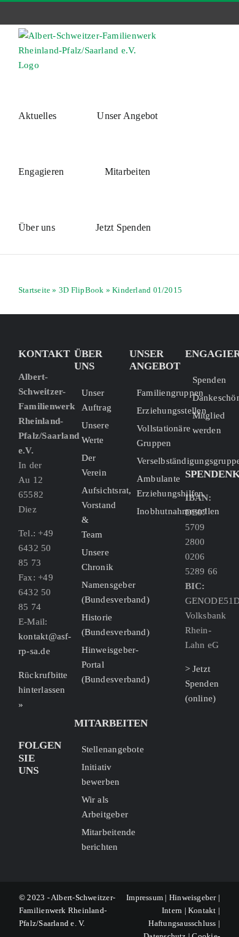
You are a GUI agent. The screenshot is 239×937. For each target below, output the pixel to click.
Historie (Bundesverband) (96, 624)
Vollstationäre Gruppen (151, 435)
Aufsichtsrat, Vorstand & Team (96, 512)
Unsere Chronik (96, 559)
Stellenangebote (96, 749)
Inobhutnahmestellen (151, 511)
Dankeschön (206, 398)
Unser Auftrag (96, 400)
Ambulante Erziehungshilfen (151, 486)
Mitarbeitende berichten (96, 839)
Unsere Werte (95, 432)
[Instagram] (42, 793)
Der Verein (94, 465)
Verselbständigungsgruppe (151, 461)
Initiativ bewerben (96, 774)
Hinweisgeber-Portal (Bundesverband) (96, 664)
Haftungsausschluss (182, 923)
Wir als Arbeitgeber (96, 807)
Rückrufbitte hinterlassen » (43, 689)
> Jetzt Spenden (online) (202, 683)
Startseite (34, 290)
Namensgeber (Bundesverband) (96, 592)
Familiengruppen (151, 393)
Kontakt (202, 910)
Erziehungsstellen (151, 410)
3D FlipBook (81, 290)
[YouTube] (23, 814)
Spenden (206, 380)
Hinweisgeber (192, 897)
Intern (172, 910)
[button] (182, 226)
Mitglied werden (206, 423)
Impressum (144, 897)
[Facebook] (23, 793)
